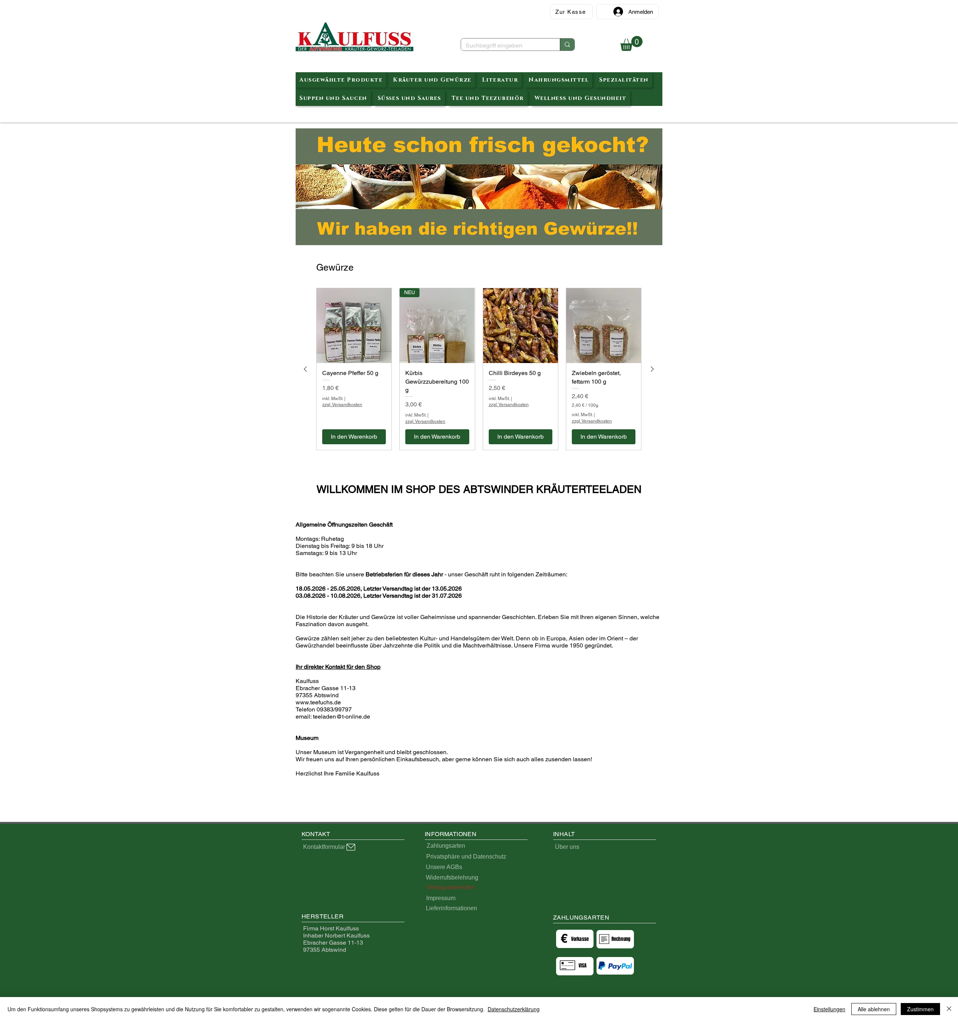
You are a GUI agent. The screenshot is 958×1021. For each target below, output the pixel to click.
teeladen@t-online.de (341, 716)
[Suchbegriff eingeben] (567, 45)
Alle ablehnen (874, 1009)
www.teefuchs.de (318, 702)
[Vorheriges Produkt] (305, 369)
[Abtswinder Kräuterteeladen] (355, 37)
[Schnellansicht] (354, 325)
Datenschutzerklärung (514, 1009)
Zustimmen (920, 1009)
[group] (479, 369)
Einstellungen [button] (829, 1009)
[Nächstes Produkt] (652, 369)
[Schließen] (949, 1009)
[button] (631, 43)
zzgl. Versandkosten (342, 404)
